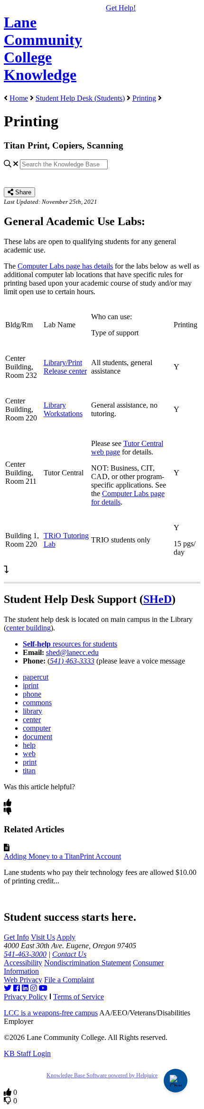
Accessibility (23, 963)
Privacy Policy (25, 997)
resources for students (70, 644)
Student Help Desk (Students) (80, 98)
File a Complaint (69, 980)
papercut (35, 677)
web (29, 754)
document (37, 737)
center (32, 720)
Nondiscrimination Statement (87, 963)
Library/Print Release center (65, 366)
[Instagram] (33, 988)
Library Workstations (63, 409)
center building (28, 628)
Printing (144, 98)
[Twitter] (7, 988)
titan (29, 771)
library (32, 711)
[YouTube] (43, 988)
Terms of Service (78, 997)
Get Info (16, 937)
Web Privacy (23, 980)
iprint (30, 685)
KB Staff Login (27, 1053)
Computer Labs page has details (65, 266)
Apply (65, 937)
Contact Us (69, 954)
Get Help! (121, 8)
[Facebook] (16, 988)
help (29, 745)
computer (37, 728)
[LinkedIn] (25, 988)
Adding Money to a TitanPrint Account (62, 856)
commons (37, 703)
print (30, 762)
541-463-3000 (25, 954)
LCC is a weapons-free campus (51, 1013)
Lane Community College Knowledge (43, 48)
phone (32, 694)
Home (18, 98)
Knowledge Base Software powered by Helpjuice (102, 1075)
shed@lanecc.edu (72, 652)
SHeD (157, 599)
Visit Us (43, 937)
